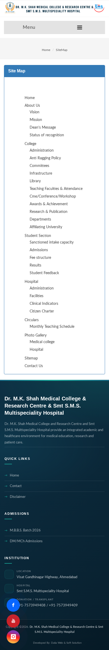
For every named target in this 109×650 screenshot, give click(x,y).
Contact (16, 486)
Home (46, 50)
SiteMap (61, 50)
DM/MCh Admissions (26, 541)
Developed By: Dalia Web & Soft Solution (57, 643)
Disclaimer (18, 497)
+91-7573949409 (63, 605)
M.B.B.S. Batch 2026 (25, 530)
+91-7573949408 (31, 605)
